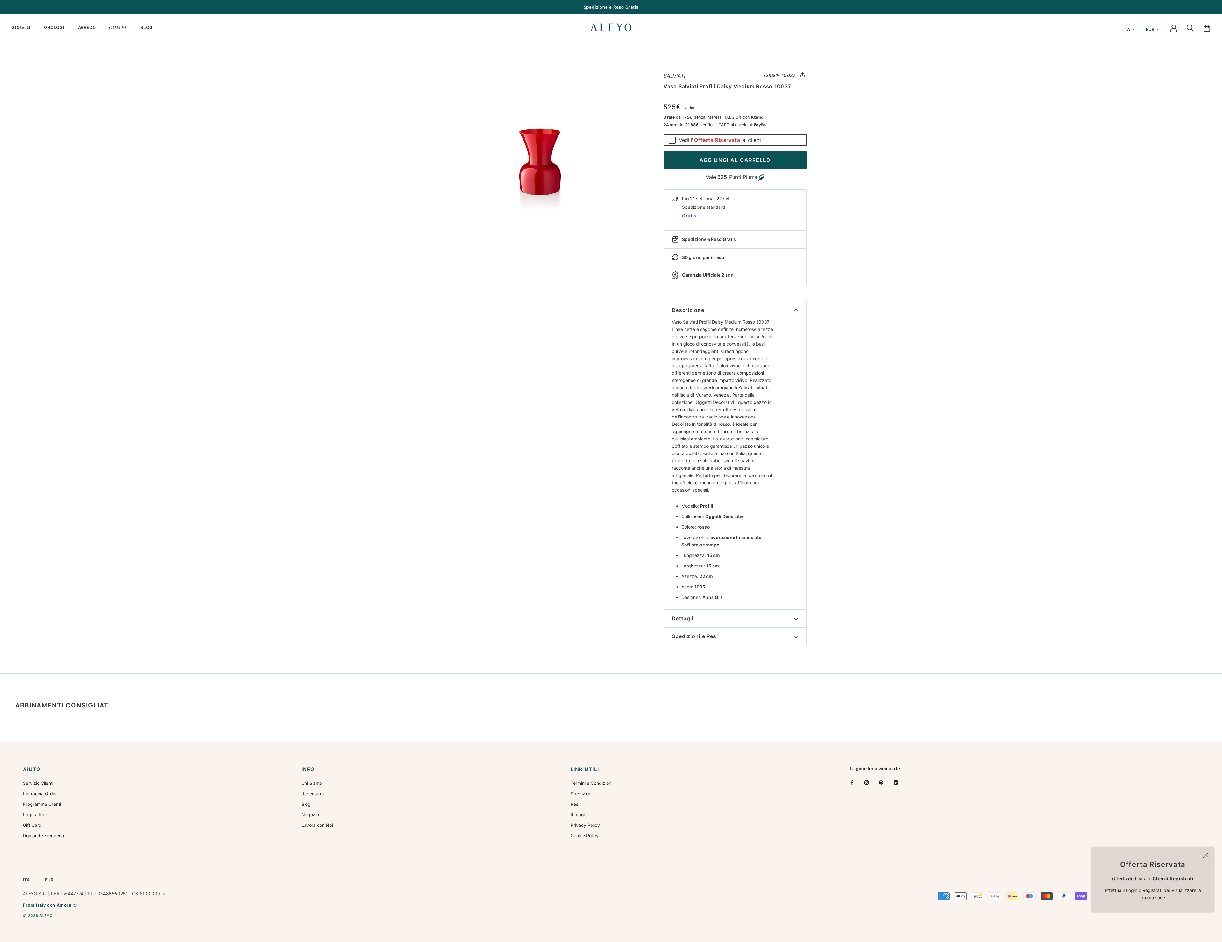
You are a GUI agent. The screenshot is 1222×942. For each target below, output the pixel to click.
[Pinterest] (881, 782)
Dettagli (682, 618)
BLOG (146, 27)
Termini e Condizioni (591, 783)
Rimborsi (579, 814)
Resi (575, 804)
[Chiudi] (1206, 855)
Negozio (310, 814)
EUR (1150, 29)
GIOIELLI (21, 27)
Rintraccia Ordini (40, 793)
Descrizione (688, 310)
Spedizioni (581, 793)
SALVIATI (674, 76)
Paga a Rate (35, 814)
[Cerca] (1190, 27)
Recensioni (312, 793)
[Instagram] (866, 782)
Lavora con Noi (317, 825)
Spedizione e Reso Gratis (611, 7)
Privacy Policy (585, 825)
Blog (306, 804)
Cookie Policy (585, 835)
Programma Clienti (42, 804)
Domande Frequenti (43, 835)
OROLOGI (54, 27)
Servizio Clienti (38, 783)
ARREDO (87, 27)
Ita (1126, 29)
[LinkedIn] (896, 782)
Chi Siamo (311, 783)
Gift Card (32, 825)
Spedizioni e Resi (695, 636)
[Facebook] (852, 782)
